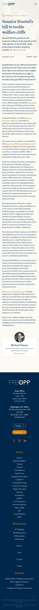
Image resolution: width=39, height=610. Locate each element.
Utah (15, 120)
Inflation (19, 498)
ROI (19, 510)
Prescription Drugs (20, 482)
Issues (19, 452)
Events (19, 566)
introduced (10, 143)
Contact (20, 559)
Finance (19, 467)
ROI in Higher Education (19, 581)
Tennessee (6, 120)
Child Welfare (19, 470)
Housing (19, 492)
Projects (19, 573)
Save (35, 57)
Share (29, 57)
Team (19, 552)
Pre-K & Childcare (19, 504)
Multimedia (19, 523)
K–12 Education (19, 501)
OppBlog (20, 529)
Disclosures (27, 605)
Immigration (19, 495)
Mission (19, 545)
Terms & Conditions (9, 605)
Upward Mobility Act (26, 143)
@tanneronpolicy (19, 353)
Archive (19, 457)
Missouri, (28, 118)
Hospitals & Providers (20, 476)
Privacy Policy (19, 605)
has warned (31, 102)
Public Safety (19, 507)
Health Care (19, 473)
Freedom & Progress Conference (19, 588)
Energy (19, 464)
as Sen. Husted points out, (15, 291)
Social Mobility (21, 16)
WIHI (19, 517)
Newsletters (20, 536)
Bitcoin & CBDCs (19, 461)
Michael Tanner (19, 50)
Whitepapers (20, 533)
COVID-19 (19, 479)
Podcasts (20, 539)
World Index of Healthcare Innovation (19, 578)
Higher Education (19, 489)
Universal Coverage (19, 486)
